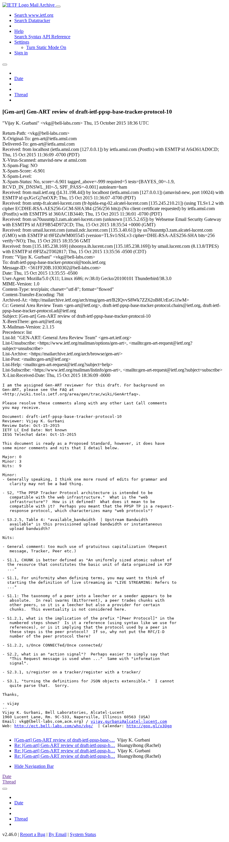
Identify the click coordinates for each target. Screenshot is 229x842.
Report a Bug (32, 834)
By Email (57, 834)
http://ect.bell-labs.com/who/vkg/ (53, 726)
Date (18, 78)
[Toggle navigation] (58, 6)
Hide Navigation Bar (34, 766)
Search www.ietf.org (33, 15)
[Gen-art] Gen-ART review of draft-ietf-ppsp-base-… (64, 739)
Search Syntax (27, 36)
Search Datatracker (32, 20)
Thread (21, 94)
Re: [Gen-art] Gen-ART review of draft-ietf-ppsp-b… (64, 745)
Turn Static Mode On (46, 47)
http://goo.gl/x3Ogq (149, 726)
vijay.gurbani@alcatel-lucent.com (129, 721)
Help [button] (19, 31)
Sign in (21, 52)
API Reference (56, 36)
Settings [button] (21, 42)
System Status (83, 834)
